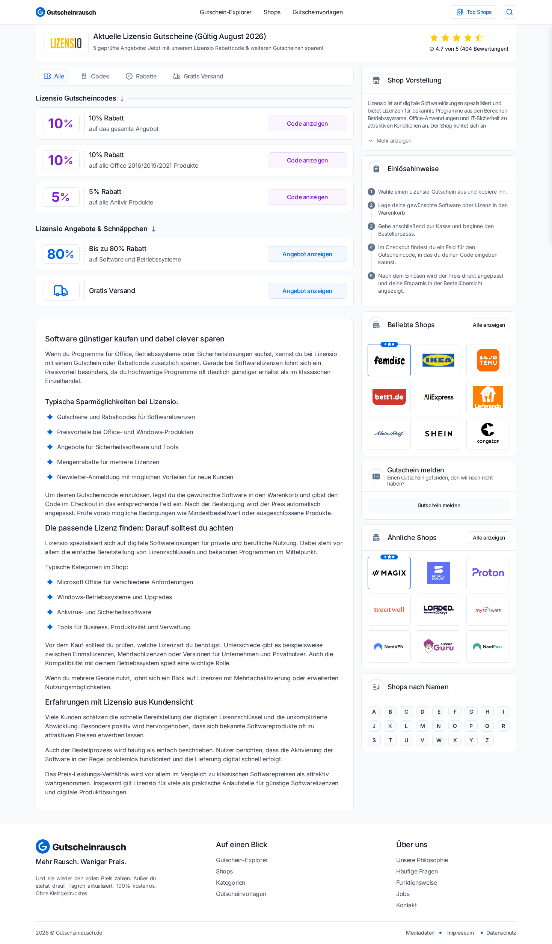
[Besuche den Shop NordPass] (488, 646)
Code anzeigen (307, 123)
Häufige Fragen (416, 871)
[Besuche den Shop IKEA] (438, 360)
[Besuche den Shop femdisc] (389, 360)
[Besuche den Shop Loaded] (438, 610)
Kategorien (230, 882)
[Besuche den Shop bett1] (389, 397)
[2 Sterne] (445, 37)
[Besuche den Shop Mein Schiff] (389, 434)
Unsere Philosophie (422, 860)
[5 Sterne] (479, 37)
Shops (272, 12)
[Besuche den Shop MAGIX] (389, 573)
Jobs (402, 893)
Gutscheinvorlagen (317, 12)
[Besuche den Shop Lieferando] (488, 397)
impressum (460, 932)
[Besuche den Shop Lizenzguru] (438, 646)
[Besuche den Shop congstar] (488, 434)
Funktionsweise (416, 882)
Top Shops (479, 12)
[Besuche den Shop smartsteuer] (438, 573)
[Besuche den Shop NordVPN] (389, 646)
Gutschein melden (439, 505)
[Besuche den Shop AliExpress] (438, 397)
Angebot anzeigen (307, 254)
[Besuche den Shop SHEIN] (438, 434)
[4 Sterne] (467, 37)
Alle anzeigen (489, 325)
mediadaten (420, 932)
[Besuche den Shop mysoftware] (488, 610)
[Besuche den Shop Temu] (488, 360)
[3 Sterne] (456, 37)
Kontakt (406, 905)
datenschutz (501, 932)
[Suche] (509, 12)
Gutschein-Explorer (226, 12)
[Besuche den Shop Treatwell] (389, 610)
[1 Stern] (434, 37)
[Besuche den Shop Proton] (488, 573)
